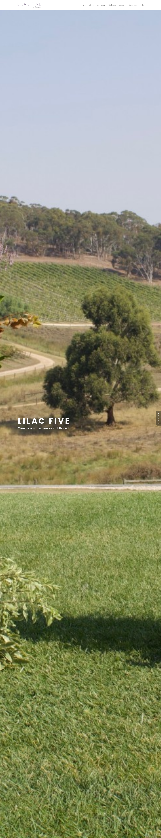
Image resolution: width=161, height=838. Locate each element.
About (122, 5)
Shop (91, 5)
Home (83, 5)
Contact (132, 5)
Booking (101, 5)
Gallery (112, 5)
